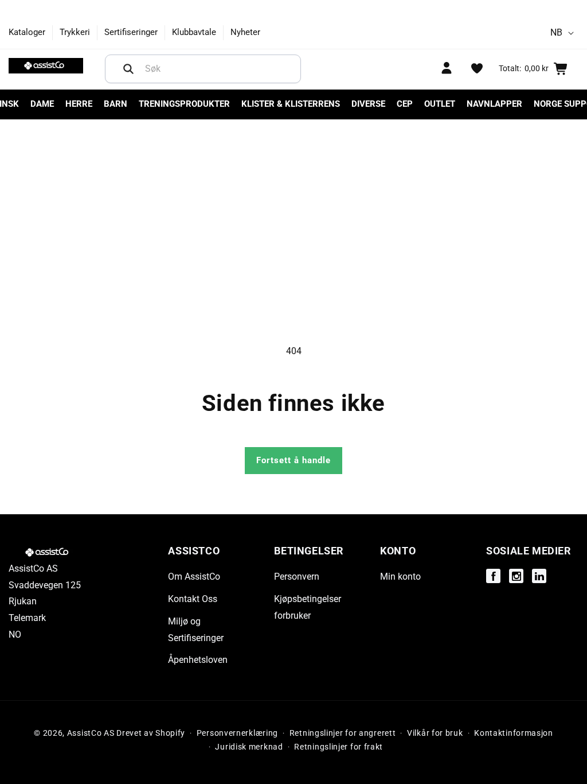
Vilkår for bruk (435, 733)
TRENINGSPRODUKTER (184, 104)
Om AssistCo (194, 576)
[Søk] (128, 69)
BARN (115, 104)
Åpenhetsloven (198, 659)
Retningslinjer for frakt (338, 746)
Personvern (296, 576)
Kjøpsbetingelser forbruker (307, 607)
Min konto (400, 576)
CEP (405, 104)
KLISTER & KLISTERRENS (290, 104)
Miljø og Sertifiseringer (196, 629)
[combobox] (203, 69)
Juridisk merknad (249, 746)
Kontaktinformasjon (513, 733)
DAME (42, 104)
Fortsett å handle (293, 460)
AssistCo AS (91, 733)
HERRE (78, 104)
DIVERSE (368, 104)
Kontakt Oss (192, 598)
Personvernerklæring (237, 733)
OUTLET (439, 104)
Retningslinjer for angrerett (342, 733)
